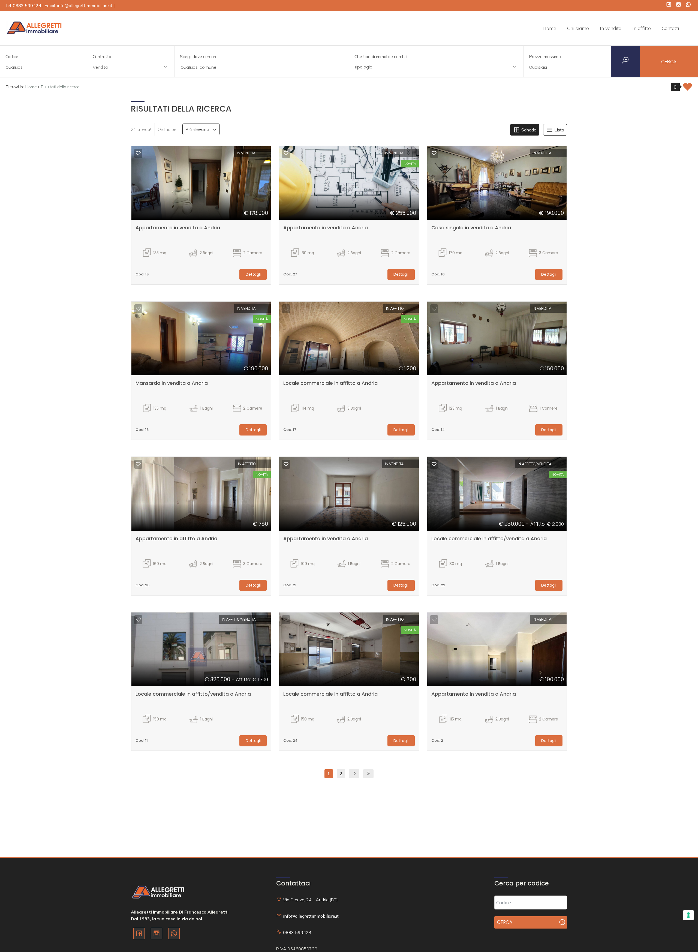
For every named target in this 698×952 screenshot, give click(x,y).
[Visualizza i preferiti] (687, 88)
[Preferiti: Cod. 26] (138, 464)
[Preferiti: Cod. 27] (286, 153)
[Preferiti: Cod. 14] (434, 308)
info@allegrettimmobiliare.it (311, 916)
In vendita (610, 28)
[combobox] (131, 67)
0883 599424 (297, 932)
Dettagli (253, 274)
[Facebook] (669, 5)
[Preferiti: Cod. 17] (286, 308)
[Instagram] (678, 5)
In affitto (641, 28)
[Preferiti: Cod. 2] (434, 619)
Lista (558, 130)
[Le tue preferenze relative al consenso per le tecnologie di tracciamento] (688, 915)
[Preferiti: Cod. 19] (138, 153)
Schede (528, 130)
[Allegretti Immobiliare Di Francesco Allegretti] (34, 27)
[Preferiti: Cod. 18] (138, 308)
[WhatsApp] (688, 5)
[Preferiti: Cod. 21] (286, 464)
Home (549, 28)
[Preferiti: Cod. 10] (434, 153)
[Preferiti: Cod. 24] (286, 619)
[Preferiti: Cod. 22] (434, 464)
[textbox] (420, 67)
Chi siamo (578, 28)
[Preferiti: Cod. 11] (138, 619)
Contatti (670, 28)
